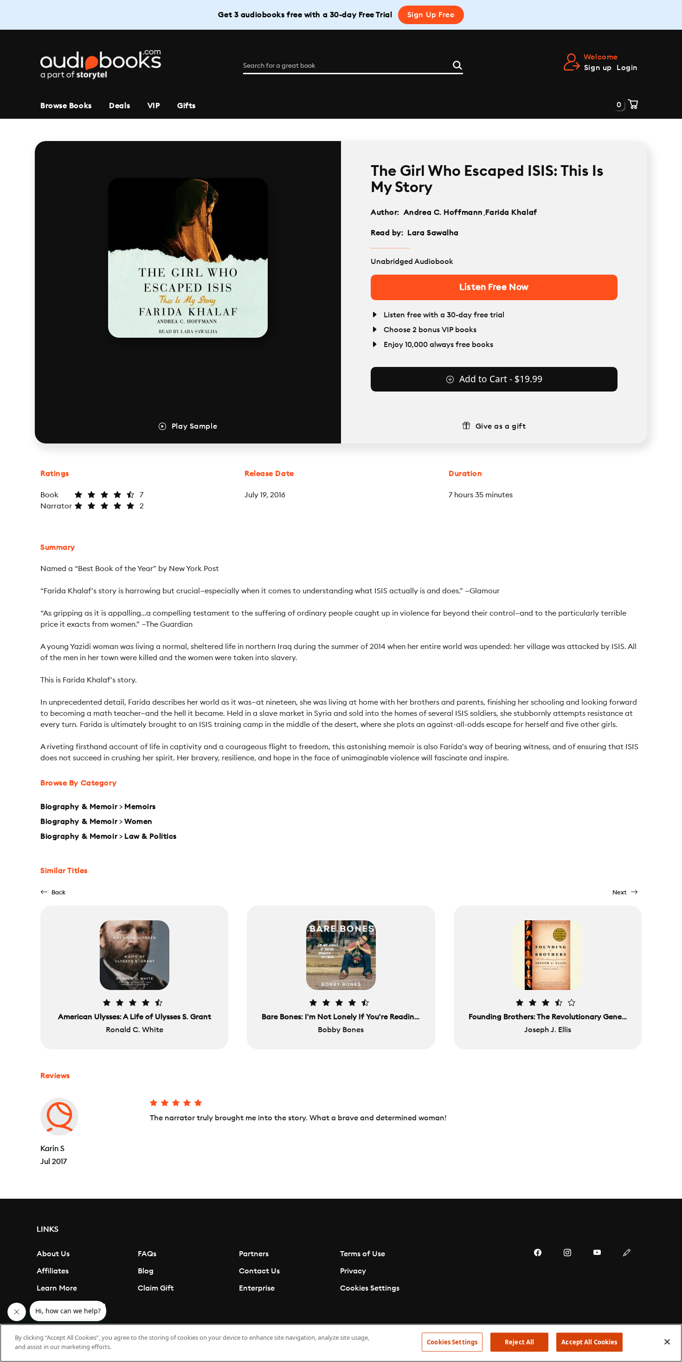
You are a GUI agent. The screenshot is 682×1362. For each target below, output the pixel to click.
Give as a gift (501, 426)
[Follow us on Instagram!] (567, 1280)
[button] (52, 892)
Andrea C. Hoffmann (443, 212)
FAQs (147, 1254)
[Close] (667, 1341)
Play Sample (194, 426)
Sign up (598, 68)
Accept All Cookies (589, 1342)
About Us (53, 1254)
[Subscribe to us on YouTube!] (597, 1280)
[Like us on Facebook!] (538, 1280)
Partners (254, 1254)
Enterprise (257, 1288)
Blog (146, 1271)
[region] (341, 1343)
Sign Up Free (431, 15)
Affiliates (53, 1271)
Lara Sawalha (433, 233)
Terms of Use (362, 1254)
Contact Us (259, 1271)
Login (627, 68)
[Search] (457, 64)
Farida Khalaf (511, 212)
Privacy (353, 1271)
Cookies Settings (369, 1288)
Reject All (519, 1342)
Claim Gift (156, 1288)
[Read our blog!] (627, 1280)
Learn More (57, 1288)
